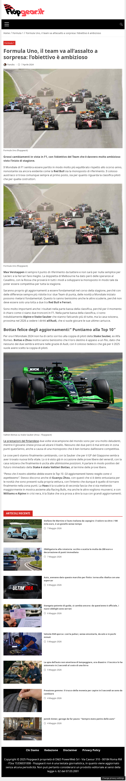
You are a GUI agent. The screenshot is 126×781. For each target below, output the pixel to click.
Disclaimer (70, 750)
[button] (121, 24)
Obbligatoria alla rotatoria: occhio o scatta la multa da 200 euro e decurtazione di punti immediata (78, 551)
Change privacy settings (113, 778)
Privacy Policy (91, 750)
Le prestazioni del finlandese (21, 441)
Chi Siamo (32, 750)
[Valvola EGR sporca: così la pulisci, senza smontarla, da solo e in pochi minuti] (22, 643)
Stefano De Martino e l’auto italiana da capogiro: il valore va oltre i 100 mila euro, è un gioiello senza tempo (81, 522)
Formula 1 (9, 43)
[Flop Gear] (23, 9)
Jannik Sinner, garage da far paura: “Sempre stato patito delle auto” (79, 718)
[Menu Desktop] (6, 24)
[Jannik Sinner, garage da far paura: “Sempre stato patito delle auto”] (22, 728)
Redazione (51, 750)
